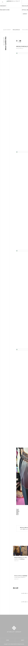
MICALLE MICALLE (19, 48)
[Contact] (26, 2)
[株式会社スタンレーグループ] (14, 4)
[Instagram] (24, 2)
